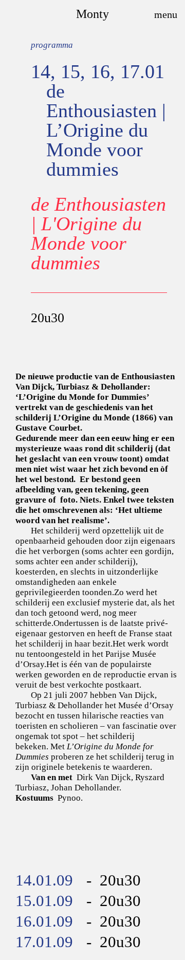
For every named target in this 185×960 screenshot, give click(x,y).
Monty (92, 14)
